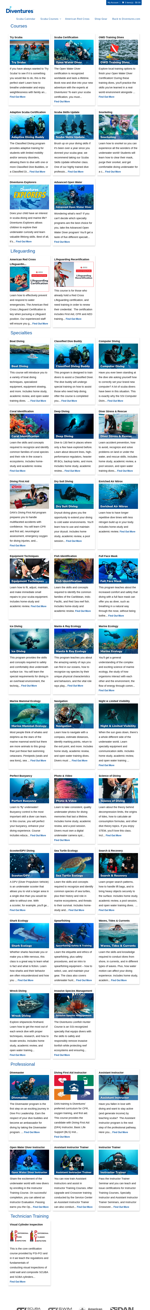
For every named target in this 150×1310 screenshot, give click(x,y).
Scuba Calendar (25, 19)
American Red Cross (77, 19)
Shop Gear (101, 19)
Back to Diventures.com (126, 19)
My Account (113, 2)
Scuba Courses (49, 19)
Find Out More (17, 97)
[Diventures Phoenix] (20, 9)
